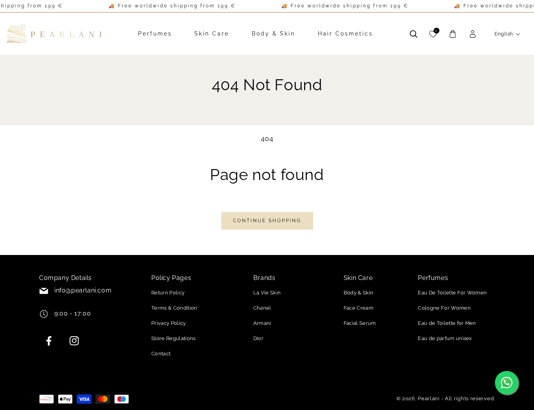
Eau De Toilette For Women (452, 293)
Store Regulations (173, 338)
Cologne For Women (444, 308)
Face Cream (358, 308)
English (504, 34)
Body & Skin (359, 293)
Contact (160, 354)
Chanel (262, 308)
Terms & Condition (174, 308)
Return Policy (168, 293)
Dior (258, 338)
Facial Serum (360, 323)
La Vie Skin (267, 293)
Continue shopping (267, 220)
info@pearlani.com (82, 290)
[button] (413, 34)
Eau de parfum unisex (445, 338)
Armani (262, 323)
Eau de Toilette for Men (447, 323)
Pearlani (429, 398)
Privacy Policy (168, 323)
